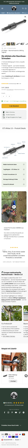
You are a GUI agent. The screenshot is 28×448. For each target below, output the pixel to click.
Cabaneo (6, 235)
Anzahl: (3, 93)
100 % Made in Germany (9, 336)
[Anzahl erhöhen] (9, 96)
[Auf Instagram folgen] (8, 412)
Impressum (3, 444)
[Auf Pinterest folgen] (12, 412)
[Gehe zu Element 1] (3, 44)
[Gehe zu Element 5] (23, 44)
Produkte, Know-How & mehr (10, 425)
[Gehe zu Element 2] (8, 44)
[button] (14, 84)
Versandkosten (10, 89)
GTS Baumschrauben (11, 48)
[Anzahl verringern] (3, 96)
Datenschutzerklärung (11, 444)
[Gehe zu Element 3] (13, 44)
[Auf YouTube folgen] (16, 412)
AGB (17, 444)
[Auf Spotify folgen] (24, 412)
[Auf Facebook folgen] (5, 412)
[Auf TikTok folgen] (20, 412)
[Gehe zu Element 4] (18, 44)
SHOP (5, 48)
